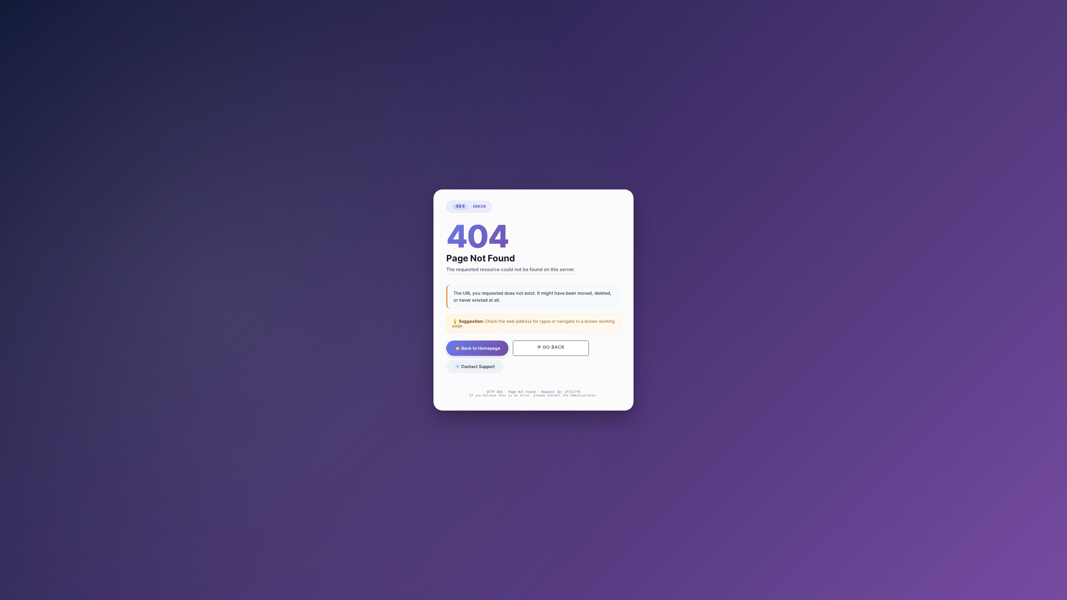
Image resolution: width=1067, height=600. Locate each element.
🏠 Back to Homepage (477, 348)
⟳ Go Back (550, 347)
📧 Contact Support (475, 366)
